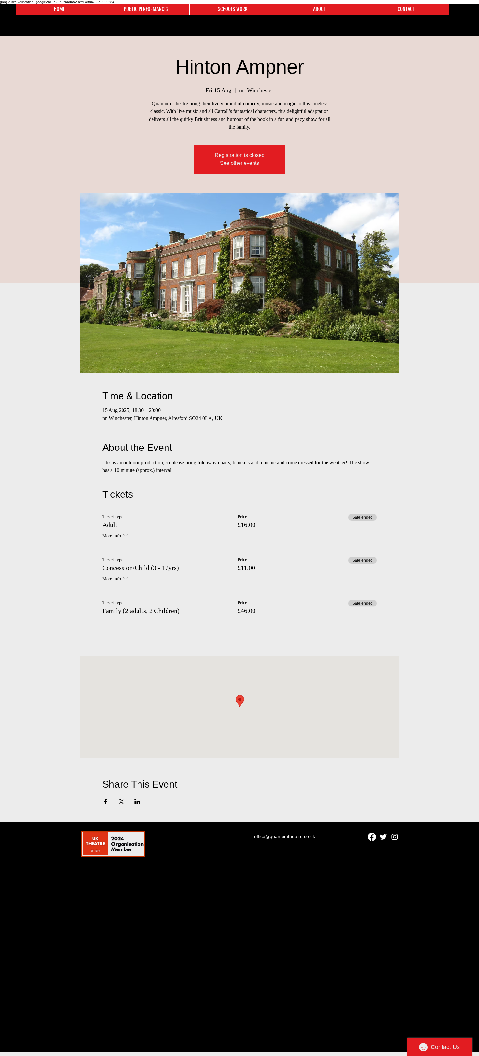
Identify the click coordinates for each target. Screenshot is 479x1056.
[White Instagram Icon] (394, 837)
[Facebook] (372, 837)
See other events (239, 163)
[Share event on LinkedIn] (137, 801)
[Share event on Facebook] (105, 801)
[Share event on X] (121, 801)
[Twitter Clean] (383, 837)
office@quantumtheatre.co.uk (284, 836)
